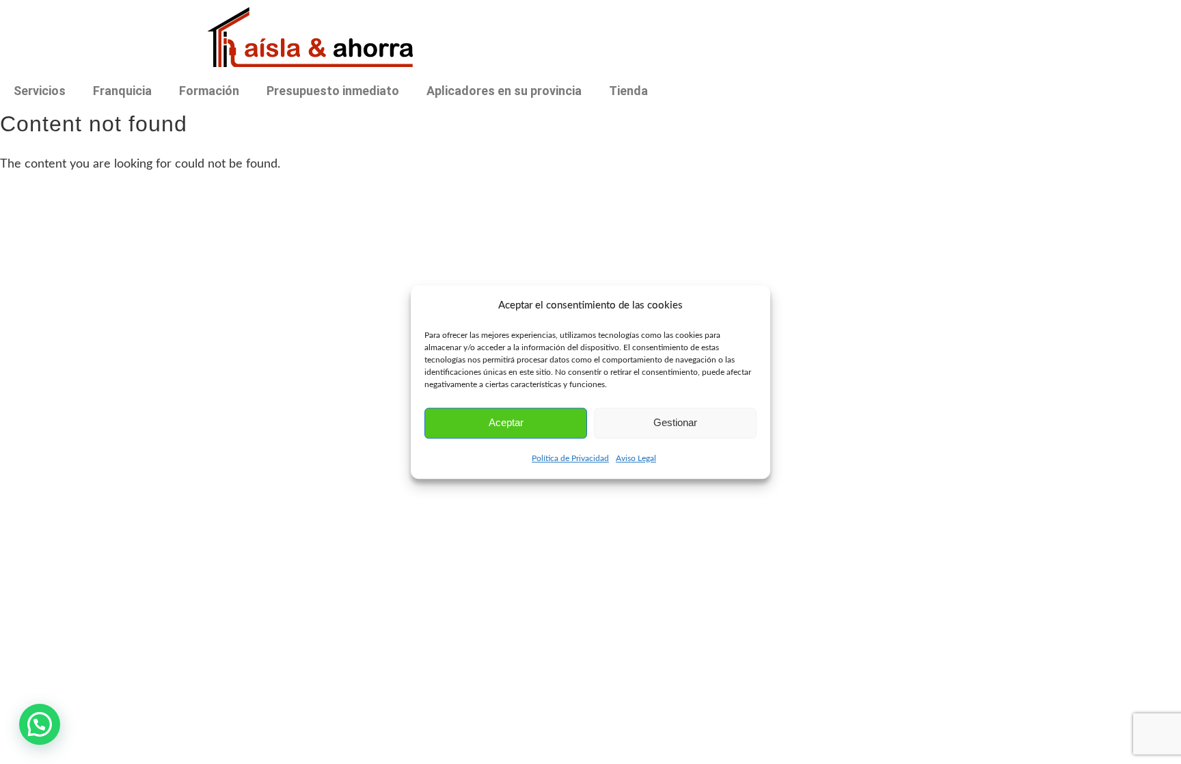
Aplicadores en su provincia (504, 90)
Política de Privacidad (570, 458)
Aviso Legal (636, 458)
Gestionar (675, 423)
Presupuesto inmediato (333, 90)
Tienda (628, 90)
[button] (39, 724)
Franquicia (122, 90)
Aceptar (506, 423)
